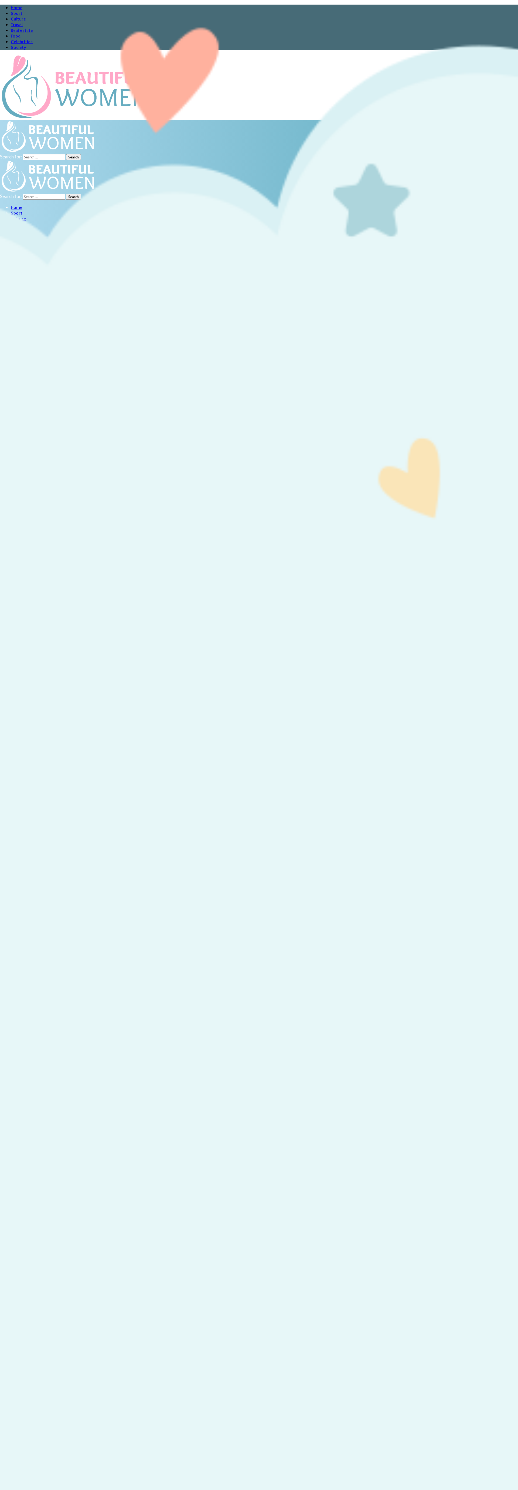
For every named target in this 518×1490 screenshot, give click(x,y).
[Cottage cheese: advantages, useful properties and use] (38, 1422)
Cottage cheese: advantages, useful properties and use (55, 1434)
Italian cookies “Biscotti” (25, 1469)
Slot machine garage (20, 1336)
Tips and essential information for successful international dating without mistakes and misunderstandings (106, 1300)
